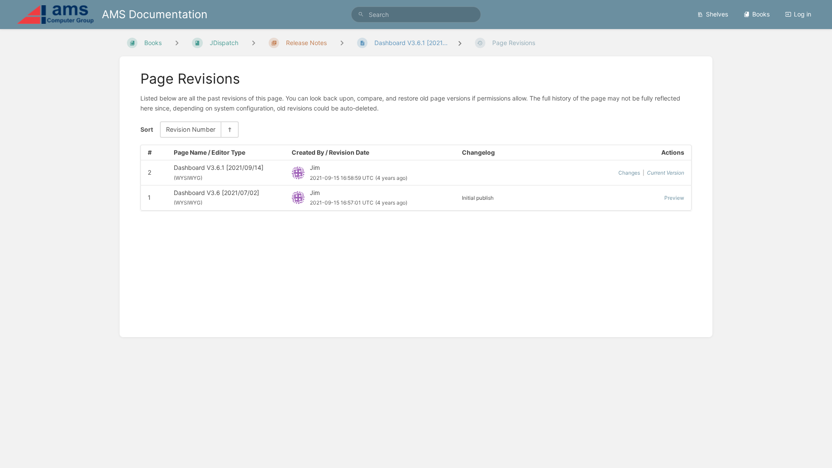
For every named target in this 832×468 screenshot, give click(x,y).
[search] (416, 14)
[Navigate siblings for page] (342, 43)
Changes (629, 172)
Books (761, 14)
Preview (674, 198)
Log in (802, 14)
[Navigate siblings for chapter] (253, 43)
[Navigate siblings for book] (177, 43)
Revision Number (190, 129)
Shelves (717, 14)
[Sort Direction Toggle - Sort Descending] (229, 129)
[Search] (361, 14)
